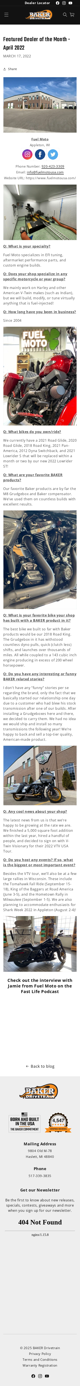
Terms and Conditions (40, 1359)
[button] (6, 14)
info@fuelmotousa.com (45, 172)
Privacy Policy (40, 1353)
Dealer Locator (37, 3)
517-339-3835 (40, 1176)
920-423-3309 (53, 166)
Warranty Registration (40, 1365)
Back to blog (42, 1066)
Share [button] (12, 69)
